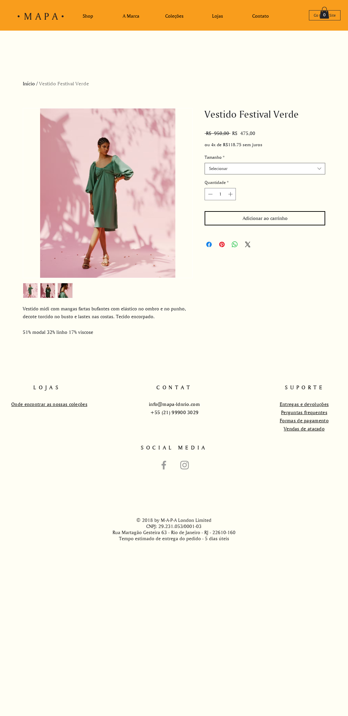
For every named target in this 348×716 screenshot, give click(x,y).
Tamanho (214, 157)
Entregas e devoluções (304, 404)
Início (29, 83)
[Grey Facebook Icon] (164, 465)
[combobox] (265, 168)
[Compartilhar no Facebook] (209, 244)
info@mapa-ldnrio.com (174, 404)
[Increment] (231, 194)
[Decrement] (210, 194)
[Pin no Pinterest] (222, 244)
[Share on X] (248, 244)
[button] (324, 13)
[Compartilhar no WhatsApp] (235, 244)
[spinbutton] (220, 194)
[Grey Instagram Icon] (184, 465)
